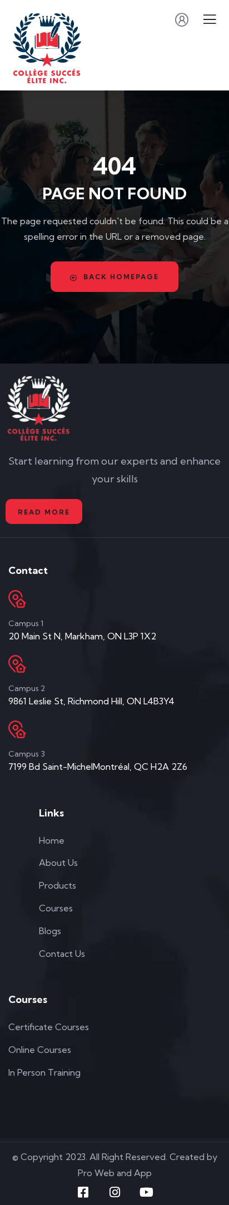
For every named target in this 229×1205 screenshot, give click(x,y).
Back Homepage (121, 277)
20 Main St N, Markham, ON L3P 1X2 (82, 636)
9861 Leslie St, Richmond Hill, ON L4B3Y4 (91, 701)
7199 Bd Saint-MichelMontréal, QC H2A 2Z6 (97, 766)
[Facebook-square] (83, 1192)
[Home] (39, 408)
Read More (44, 512)
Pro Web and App (115, 1172)
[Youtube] (146, 1192)
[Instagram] (114, 1192)
